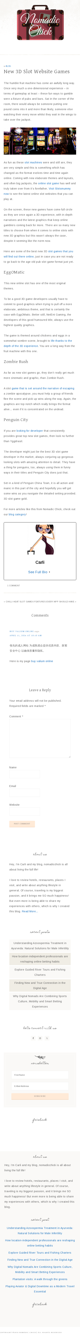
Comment (16, 716)
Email (12, 786)
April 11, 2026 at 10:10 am (26, 635)
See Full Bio (37, 572)
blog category (17, 514)
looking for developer (30, 430)
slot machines (33, 162)
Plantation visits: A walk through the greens (40, 1279)
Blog (8, 66)
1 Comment (13, 586)
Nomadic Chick (40, 22)
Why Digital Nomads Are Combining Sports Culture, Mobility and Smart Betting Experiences (40, 1001)
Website (14, 804)
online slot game (48, 183)
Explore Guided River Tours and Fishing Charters (40, 1252)
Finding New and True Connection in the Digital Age (40, 1259)
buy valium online (22, 631)
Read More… (30, 911)
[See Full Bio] (49, 572)
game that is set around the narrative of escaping (43, 388)
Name (13, 767)
